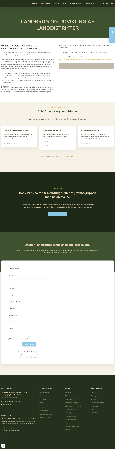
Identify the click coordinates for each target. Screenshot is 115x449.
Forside (34, 3)
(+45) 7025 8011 (8, 402)
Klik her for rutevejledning (9, 397)
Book (64, 3)
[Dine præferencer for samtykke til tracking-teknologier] (3, 446)
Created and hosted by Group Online (11, 435)
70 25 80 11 (34, 355)
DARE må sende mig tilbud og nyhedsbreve (21, 339)
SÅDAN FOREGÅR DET (75, 3)
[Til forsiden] (4, 3)
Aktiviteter (104, 3)
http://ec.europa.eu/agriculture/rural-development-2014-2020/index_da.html (85, 59)
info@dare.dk (35, 357)
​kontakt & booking (57, 214)
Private (56, 3)
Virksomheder (45, 3)
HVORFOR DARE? (91, 3)
